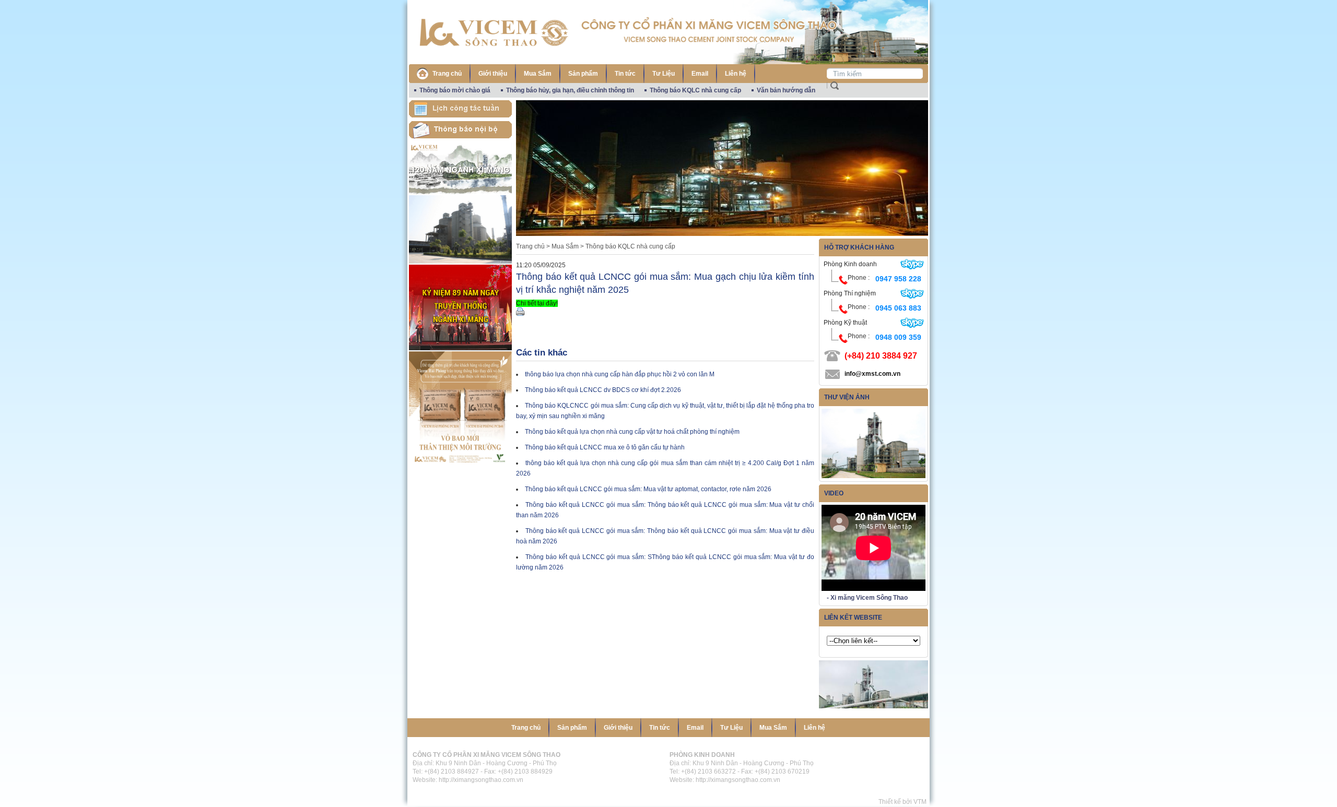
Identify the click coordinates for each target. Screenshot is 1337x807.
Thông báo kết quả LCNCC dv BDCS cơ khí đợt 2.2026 (603, 390)
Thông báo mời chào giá (454, 90)
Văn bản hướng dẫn (786, 90)
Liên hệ (735, 73)
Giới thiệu (492, 73)
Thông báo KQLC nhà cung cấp (695, 90)
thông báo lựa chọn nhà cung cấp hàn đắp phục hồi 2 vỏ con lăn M (619, 374)
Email (699, 73)
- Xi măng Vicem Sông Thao (867, 597)
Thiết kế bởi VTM (904, 801)
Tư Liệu (663, 73)
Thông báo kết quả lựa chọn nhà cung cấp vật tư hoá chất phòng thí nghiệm (632, 431)
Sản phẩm (583, 73)
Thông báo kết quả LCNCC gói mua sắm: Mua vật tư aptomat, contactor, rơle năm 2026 (648, 489)
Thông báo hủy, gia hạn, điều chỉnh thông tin (570, 90)
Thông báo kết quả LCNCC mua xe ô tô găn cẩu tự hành (605, 447)
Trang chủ (447, 73)
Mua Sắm (538, 73)
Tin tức (625, 73)
